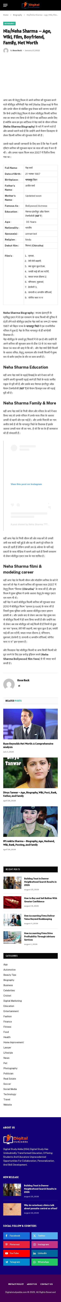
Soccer (7, 1084)
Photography (10, 1068)
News (6, 1058)
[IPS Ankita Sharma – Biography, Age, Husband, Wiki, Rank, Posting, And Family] (30, 821)
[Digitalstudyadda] (30, 5)
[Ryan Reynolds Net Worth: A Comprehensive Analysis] (30, 724)
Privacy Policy (16, 1284)
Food (6, 1032)
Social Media (10, 1089)
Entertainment (11, 1011)
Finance (7, 1021)
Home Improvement (13, 1042)
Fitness (7, 1027)
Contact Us (46, 1284)
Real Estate (9, 1078)
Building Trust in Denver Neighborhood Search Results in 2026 (40, 881)
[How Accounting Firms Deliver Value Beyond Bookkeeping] (12, 920)
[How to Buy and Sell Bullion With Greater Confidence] (12, 902)
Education (8, 1006)
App (5, 964)
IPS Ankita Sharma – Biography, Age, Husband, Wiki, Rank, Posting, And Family (29, 842)
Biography (9, 23)
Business (8, 985)
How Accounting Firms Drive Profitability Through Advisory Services (39, 936)
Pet (5, 1063)
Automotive (9, 969)
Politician (8, 1073)
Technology (9, 1094)
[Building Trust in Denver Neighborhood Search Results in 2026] (12, 883)
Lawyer (7, 1047)
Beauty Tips (9, 975)
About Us (32, 1284)
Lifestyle (8, 1052)
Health (7, 1037)
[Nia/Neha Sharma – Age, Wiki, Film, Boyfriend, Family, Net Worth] (30, 75)
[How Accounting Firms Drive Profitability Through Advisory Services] (12, 937)
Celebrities (9, 990)
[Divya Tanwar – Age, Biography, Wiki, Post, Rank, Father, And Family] (30, 773)
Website (7, 1104)
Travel (6, 1099)
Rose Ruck (17, 50)
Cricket (7, 995)
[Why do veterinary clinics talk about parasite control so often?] (12, 1209)
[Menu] (5, 5)
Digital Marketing (12, 1001)
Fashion (7, 1016)
